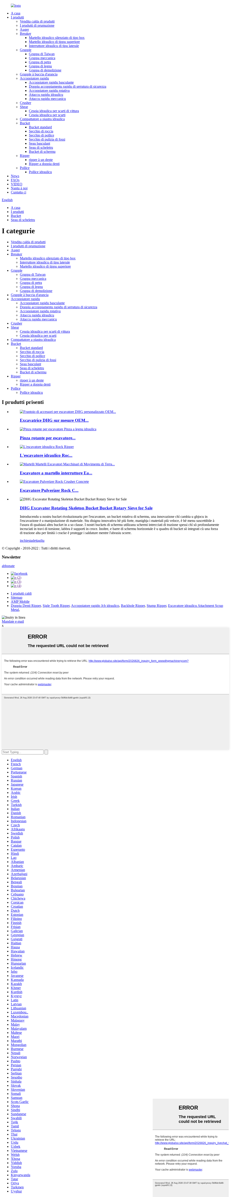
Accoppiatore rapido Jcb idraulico (95, 606)
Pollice (25, 168)
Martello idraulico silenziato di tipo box (57, 38)
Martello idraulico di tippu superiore (54, 42)
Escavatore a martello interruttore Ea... (56, 473)
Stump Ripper (156, 606)
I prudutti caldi (21, 593)
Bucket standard (40, 127)
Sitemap (16, 597)
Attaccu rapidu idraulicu (46, 95)
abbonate (8, 566)
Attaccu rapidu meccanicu (47, 99)
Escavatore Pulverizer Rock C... (49, 490)
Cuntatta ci (18, 192)
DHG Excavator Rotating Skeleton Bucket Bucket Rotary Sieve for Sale (86, 508)
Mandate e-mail (13, 621)
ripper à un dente (41, 160)
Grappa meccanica (42, 58)
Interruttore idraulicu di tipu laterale (54, 46)
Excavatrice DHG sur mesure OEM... (54, 420)
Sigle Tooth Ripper (56, 606)
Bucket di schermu (42, 151)
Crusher (25, 103)
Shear (24, 107)
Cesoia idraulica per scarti (47, 115)
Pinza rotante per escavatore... (48, 438)
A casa (15, 13)
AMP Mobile (20, 601)
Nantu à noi (19, 188)
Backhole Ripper (133, 606)
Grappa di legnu (40, 66)
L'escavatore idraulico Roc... (46, 455)
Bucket (25, 123)
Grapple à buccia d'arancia (39, 74)
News (15, 176)
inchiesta (26, 540)
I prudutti (17, 17)
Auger (24, 29)
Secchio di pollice (41, 135)
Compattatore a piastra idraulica (42, 119)
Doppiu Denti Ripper (26, 606)
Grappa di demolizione (45, 70)
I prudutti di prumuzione (37, 25)
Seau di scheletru (41, 147)
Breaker (25, 33)
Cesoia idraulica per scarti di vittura (54, 111)
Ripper (25, 156)
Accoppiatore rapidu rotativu (49, 90)
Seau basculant (39, 143)
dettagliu (38, 540)
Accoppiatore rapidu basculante (51, 82)
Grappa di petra (40, 62)
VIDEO (16, 184)
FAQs (15, 180)
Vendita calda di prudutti (37, 21)
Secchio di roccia (41, 131)
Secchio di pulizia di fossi (47, 139)
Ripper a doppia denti (44, 164)
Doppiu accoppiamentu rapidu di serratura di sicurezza (67, 86)
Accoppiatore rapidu (34, 78)
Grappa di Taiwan (42, 54)
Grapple (25, 50)
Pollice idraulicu (40, 172)
